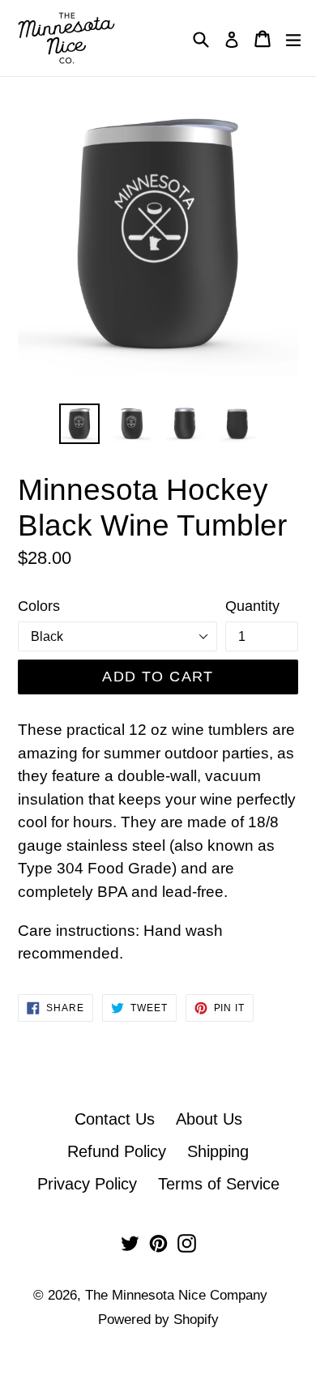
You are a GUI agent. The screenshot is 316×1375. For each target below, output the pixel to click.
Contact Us (115, 1119)
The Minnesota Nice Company (176, 1295)
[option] (79, 423)
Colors (39, 606)
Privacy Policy (87, 1184)
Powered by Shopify (158, 1319)
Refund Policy (116, 1151)
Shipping (218, 1151)
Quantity (252, 606)
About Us (209, 1119)
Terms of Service (219, 1184)
